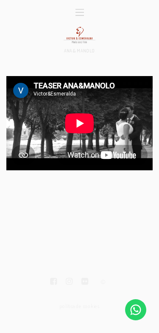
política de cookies (79, 306)
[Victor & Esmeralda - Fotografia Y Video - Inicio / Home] (79, 34)
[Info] (103, 282)
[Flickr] (85, 282)
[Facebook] (53, 282)
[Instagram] (69, 282)
